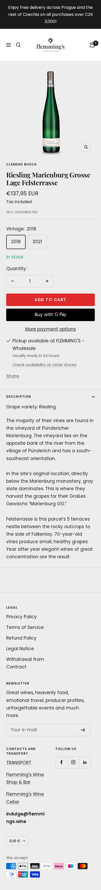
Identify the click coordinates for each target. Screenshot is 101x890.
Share (12, 376)
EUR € (15, 840)
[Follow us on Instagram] (73, 762)
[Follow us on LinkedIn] (85, 762)
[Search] (18, 45)
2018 (16, 241)
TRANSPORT (18, 763)
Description (18, 396)
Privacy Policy (21, 617)
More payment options (50, 329)
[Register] (83, 730)
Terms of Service (25, 627)
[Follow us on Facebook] (61, 762)
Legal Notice (20, 649)
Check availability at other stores (44, 364)
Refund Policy (21, 638)
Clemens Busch (21, 164)
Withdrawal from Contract (25, 663)
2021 (37, 241)
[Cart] (92, 45)
